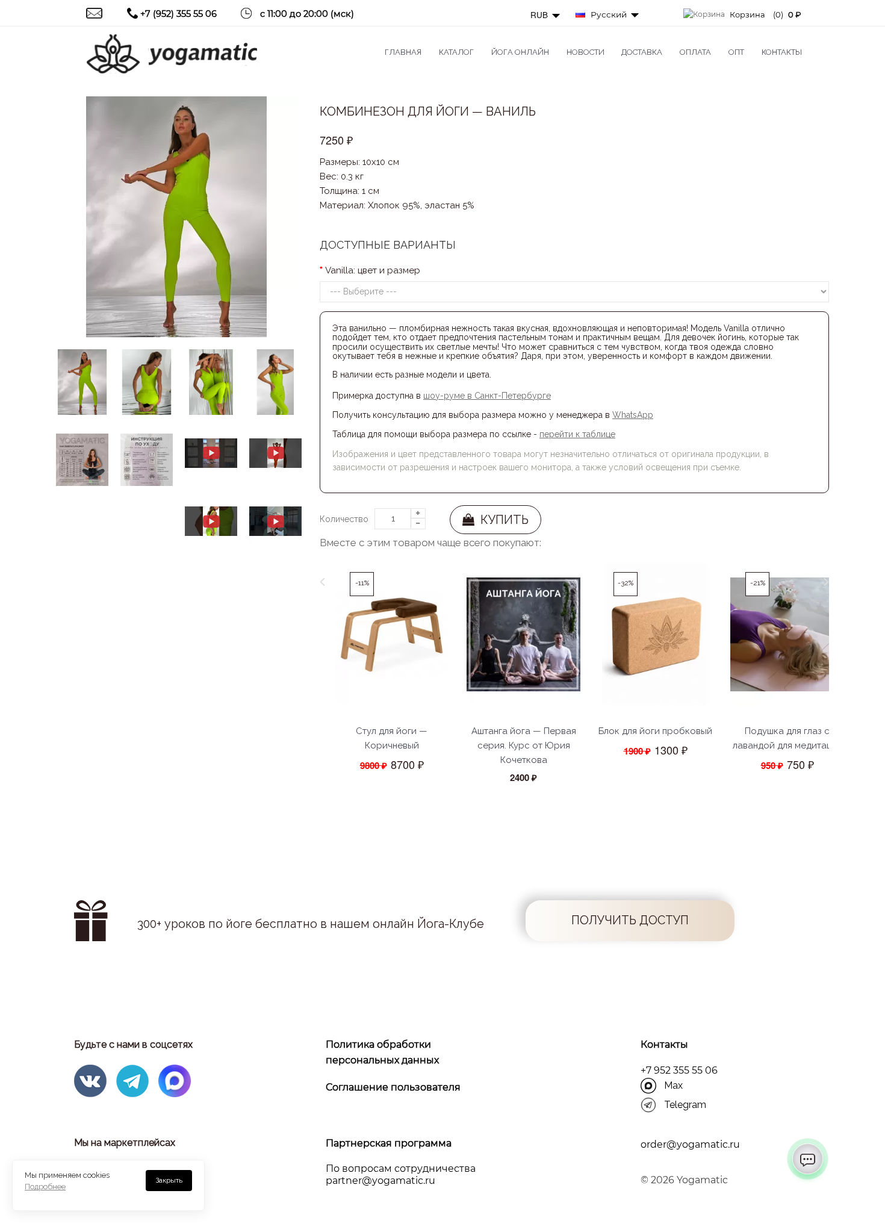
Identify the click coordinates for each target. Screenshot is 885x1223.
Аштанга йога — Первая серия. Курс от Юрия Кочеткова (523, 745)
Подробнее (45, 1186)
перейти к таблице (577, 434)
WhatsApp (632, 415)
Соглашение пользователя (393, 1087)
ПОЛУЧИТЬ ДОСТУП (630, 920)
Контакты (664, 1044)
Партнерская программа (389, 1143)
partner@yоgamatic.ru (380, 1180)
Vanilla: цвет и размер (372, 270)
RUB (540, 14)
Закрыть (168, 1180)
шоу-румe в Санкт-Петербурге (487, 395)
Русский (607, 14)
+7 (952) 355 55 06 (178, 13)
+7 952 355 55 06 (679, 1070)
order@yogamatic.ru (690, 1144)
